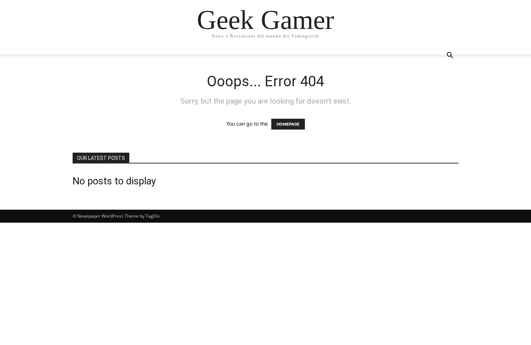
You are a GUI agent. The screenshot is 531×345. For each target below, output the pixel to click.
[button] (449, 56)
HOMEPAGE (288, 124)
